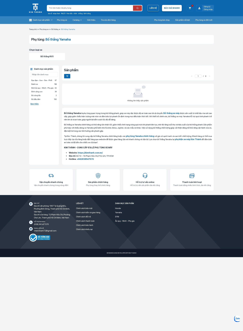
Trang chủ (33, 29)
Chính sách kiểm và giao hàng (88, 212)
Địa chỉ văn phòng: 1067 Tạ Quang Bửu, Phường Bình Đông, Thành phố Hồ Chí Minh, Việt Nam (52, 209)
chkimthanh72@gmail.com (45, 231)
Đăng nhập (208, 9)
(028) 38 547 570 (41, 224)
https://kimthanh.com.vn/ (90, 153)
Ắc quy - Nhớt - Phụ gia (124, 221)
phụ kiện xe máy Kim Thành (188, 139)
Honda (118, 208)
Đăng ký (207, 7)
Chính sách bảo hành (84, 225)
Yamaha (118, 212)
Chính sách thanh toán (85, 221)
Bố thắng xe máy (171, 113)
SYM (117, 217)
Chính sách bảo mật (84, 208)
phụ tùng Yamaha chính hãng (140, 136)
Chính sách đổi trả (83, 217)
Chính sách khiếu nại (84, 229)
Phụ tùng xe (44, 29)
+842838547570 (85, 159)
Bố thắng (54, 29)
